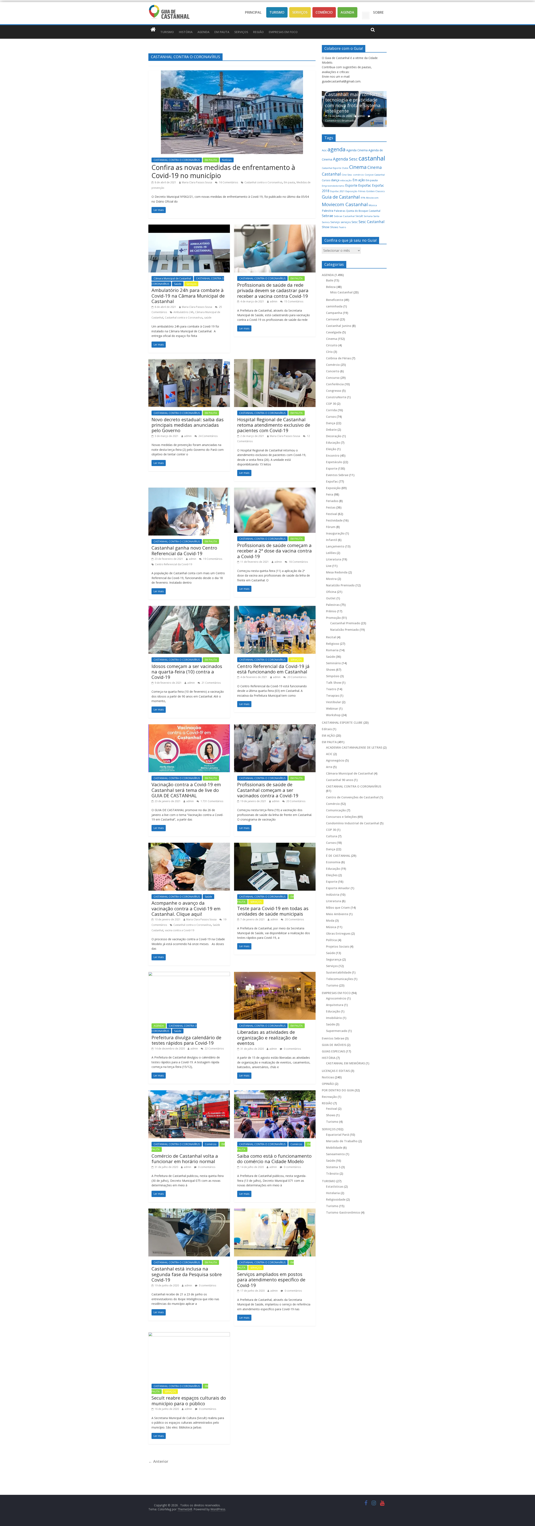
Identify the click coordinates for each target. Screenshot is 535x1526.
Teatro (342, 227)
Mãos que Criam (338, 907)
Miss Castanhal (341, 292)
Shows (334, 227)
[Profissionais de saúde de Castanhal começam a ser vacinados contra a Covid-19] (275, 726)
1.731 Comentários (211, 801)
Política (331, 940)
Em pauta (289, 182)
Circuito (332, 345)
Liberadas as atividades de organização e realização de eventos (267, 1037)
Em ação (359, 180)
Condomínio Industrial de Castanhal (352, 823)
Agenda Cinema (357, 150)
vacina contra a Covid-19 (179, 930)
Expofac (364, 185)
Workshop (333, 715)
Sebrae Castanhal (344, 216)
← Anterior (158, 1461)
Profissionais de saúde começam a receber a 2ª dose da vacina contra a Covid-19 (274, 550)
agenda (336, 149)
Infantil (331, 540)
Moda (330, 920)
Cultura (331, 836)
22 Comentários (214, 1048)
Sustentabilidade (338, 972)
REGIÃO (258, 32)
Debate (331, 430)
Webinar (332, 708)
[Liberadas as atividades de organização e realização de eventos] (275, 974)
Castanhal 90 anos (339, 780)
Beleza (331, 287)
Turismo (276, 12)
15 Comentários (293, 301)
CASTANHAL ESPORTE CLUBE (342, 722)
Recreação (329, 1097)
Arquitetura (334, 1005)
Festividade (334, 520)
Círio (329, 352)
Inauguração (335, 533)
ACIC (329, 754)
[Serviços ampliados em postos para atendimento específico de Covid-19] (275, 1211)
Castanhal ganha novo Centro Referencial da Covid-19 (184, 550)
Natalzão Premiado (340, 585)
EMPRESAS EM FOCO (283, 32)
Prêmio (331, 611)
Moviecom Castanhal (345, 204)
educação (346, 180)
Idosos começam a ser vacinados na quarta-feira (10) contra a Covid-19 (187, 671)
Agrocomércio (336, 998)
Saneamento (335, 1154)
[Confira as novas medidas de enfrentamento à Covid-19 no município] (232, 73)
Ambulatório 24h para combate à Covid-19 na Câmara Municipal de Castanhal (188, 295)
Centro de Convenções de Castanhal (352, 797)
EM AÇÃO (328, 735)
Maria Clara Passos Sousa (197, 182)
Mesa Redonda (337, 572)
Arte (329, 767)
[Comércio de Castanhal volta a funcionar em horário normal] (189, 1093)
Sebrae (327, 215)
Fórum (330, 527)
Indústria (332, 895)
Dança (330, 423)
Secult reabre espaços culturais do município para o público (189, 1400)
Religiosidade (335, 1199)
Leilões (331, 553)
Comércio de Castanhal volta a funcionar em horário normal (185, 1158)
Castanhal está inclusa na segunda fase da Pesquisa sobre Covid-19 (187, 1274)
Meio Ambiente (337, 914)
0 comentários (292, 1049)
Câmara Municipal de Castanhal (172, 278)
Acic (324, 150)
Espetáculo (334, 462)
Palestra (327, 211)
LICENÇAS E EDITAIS (336, 1071)
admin (273, 301)
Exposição (351, 191)
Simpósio (332, 676)
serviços (346, 222)
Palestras (339, 211)
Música (373, 205)
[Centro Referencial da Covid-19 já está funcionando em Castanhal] (275, 608)
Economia (333, 862)
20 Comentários (296, 677)
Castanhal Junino (338, 326)
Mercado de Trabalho (342, 1141)
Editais (327, 729)
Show (325, 227)
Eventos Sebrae (337, 475)
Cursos (326, 180)
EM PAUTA (221, 32)
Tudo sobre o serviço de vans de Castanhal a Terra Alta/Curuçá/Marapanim (354, 110)
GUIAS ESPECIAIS (333, 1051)
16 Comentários (228, 182)
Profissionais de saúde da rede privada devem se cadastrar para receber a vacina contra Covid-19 (272, 290)
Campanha (334, 313)
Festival (331, 514)
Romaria (332, 650)
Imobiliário (334, 1018)
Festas (330, 507)
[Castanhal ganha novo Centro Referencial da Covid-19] (189, 490)
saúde (207, 317)
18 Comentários (298, 562)
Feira (329, 494)
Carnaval (332, 319)
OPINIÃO (328, 1084)
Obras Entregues (338, 933)
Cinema (358, 167)
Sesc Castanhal (372, 221)
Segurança (333, 959)
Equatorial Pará (337, 1135)
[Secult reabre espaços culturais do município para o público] (189, 1334)
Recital (331, 637)
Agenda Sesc (345, 159)
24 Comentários (208, 436)
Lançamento (335, 546)
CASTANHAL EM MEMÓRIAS (345, 1063)
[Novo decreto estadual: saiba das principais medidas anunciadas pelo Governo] (189, 361)
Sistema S (333, 1167)
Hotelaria (333, 1193)
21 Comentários (211, 683)
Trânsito (332, 1173)
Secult (359, 216)
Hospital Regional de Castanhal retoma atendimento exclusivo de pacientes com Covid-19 (273, 425)
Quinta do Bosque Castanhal (363, 211)
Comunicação (336, 810)
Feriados (332, 501)
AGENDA (203, 32)
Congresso (333, 391)
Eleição (331, 449)
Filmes (361, 191)
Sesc (355, 222)
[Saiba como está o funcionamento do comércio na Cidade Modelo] (275, 1093)
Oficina (331, 592)
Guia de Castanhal (341, 197)
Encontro (332, 455)
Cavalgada (333, 332)
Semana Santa (371, 216)
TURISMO (167, 32)
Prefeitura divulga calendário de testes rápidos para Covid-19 (186, 1040)
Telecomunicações (339, 979)
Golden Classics (375, 191)
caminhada (334, 306)
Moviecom (372, 197)
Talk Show (333, 683)
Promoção (333, 618)
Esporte (351, 185)
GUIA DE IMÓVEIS (334, 1045)
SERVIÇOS (241, 32)
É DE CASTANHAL (338, 856)
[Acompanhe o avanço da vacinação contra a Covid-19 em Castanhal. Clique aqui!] (189, 845)
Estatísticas (334, 1186)
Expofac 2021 (337, 191)
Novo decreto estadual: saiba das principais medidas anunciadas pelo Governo (188, 425)
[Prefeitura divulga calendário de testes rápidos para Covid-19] (189, 974)
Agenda (347, 12)
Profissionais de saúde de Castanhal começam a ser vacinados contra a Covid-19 (267, 790)
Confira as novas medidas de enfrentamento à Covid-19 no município (223, 171)
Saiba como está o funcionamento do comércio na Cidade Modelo (274, 1158)
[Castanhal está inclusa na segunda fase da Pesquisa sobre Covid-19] (189, 1211)
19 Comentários (212, 559)
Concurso (333, 378)
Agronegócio (335, 760)
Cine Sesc (347, 174)
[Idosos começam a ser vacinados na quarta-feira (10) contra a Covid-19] (189, 608)
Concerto (332, 371)
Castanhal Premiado (345, 623)
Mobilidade (334, 1148)
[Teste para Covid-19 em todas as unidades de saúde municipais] (275, 845)
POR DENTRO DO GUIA (338, 1090)
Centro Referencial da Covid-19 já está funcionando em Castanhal (273, 669)
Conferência (335, 384)
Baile (329, 280)
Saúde (177, 284)
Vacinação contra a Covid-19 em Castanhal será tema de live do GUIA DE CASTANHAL (186, 790)
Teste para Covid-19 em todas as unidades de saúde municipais (272, 911)
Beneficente (334, 300)
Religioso (332, 644)
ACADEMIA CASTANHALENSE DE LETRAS (354, 747)
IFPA (363, 197)
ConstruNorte (336, 397)
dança (335, 180)
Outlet (331, 598)
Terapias (332, 695)
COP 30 (331, 404)
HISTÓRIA (185, 32)
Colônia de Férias (338, 358)
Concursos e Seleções (341, 817)
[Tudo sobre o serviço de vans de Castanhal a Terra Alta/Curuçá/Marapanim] (354, 93)
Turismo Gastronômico (343, 1212)
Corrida (331, 410)
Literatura (333, 559)
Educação (333, 442)
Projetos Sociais (337, 946)
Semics (326, 222)
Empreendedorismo (333, 185)
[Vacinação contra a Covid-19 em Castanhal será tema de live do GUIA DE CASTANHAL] (189, 726)
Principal (253, 12)
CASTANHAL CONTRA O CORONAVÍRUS (177, 160)
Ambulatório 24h (183, 312)
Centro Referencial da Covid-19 (173, 564)
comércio (358, 174)
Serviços (300, 12)
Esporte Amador (338, 888)
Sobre (378, 12)
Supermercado (336, 1031)
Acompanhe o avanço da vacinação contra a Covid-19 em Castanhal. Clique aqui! (186, 908)
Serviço (335, 222)
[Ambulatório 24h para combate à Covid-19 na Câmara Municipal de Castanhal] (189, 227)
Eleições (332, 875)
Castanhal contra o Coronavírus (263, 182)
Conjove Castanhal (375, 174)
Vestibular (333, 702)
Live (328, 566)
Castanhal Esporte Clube (335, 168)
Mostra (331, 579)
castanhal (371, 158)
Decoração (333, 436)
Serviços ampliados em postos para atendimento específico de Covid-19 (271, 1279)
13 (371, 120)
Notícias (227, 160)
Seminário (333, 663)
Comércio (324, 12)
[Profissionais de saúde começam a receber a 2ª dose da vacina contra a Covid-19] (275, 490)
